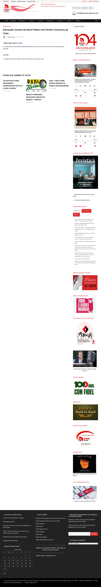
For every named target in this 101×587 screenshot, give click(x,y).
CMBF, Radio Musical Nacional (44, 539)
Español (77, 26)
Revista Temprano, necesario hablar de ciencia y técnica (35, 97)
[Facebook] (82, 1)
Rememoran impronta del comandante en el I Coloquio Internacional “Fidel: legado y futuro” (85, 263)
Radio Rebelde (40, 523)
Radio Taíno (39, 534)
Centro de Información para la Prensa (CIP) (48, 521)
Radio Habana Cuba (41, 529)
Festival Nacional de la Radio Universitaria (15, 537)
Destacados (21, 20)
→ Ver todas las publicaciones (81, 200)
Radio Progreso (40, 531)
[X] (87, 1)
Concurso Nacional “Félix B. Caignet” (13, 518)
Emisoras (13, 20)
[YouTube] (84, 1)
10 (5, 560)
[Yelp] (93, 1)
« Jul (4, 573)
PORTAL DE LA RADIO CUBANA (48, 4)
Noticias (31, 20)
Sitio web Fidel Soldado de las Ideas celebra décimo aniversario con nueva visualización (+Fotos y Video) (84, 254)
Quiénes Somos (21, 1)
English (82, 26)
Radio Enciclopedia (41, 537)
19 (13, 563)
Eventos (78, 20)
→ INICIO (6, 20)
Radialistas (50, 20)
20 (17, 563)
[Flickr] (91, 1)
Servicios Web (31, 1)
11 (9, 560)
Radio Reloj (39, 526)
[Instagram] (89, 1)
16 (30, 560)
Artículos (60, 20)
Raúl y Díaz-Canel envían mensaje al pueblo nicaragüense (59, 83)
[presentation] (77, 211)
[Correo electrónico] (97, 1)
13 (17, 560)
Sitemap (13, 1)
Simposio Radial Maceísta (10, 540)
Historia (69, 20)
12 (13, 560)
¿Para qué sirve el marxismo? (82, 258)
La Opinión (40, 20)
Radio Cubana (11, 37)
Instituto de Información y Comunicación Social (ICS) (50, 518)
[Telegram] (95, 1)
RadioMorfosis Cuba (9, 521)
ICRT (35, 582)
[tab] (77, 211)
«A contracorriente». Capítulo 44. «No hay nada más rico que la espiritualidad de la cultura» (85, 229)
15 (26, 560)
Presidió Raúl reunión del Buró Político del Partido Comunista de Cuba (24, 59)
